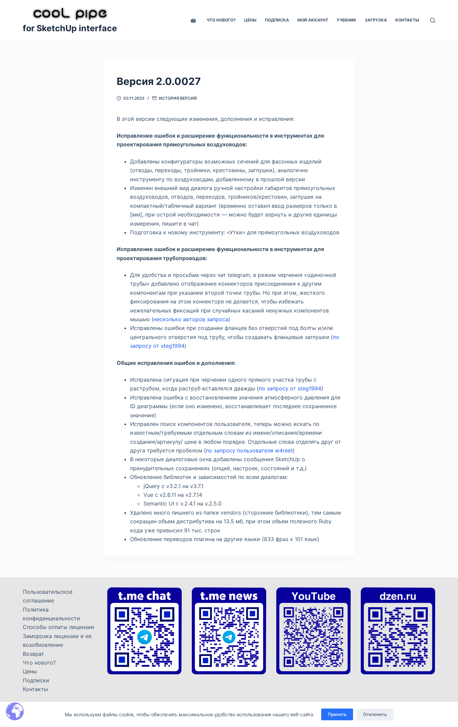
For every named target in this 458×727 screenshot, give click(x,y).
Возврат (33, 653)
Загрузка (376, 19)
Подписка (277, 19)
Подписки (36, 680)
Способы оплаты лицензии (58, 627)
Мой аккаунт (312, 19)
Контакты (407, 19)
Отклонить (375, 714)
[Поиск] (432, 20)
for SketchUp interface (70, 28)
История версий (178, 98)
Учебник (346, 19)
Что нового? (221, 19)
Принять (337, 714)
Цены (250, 19)
